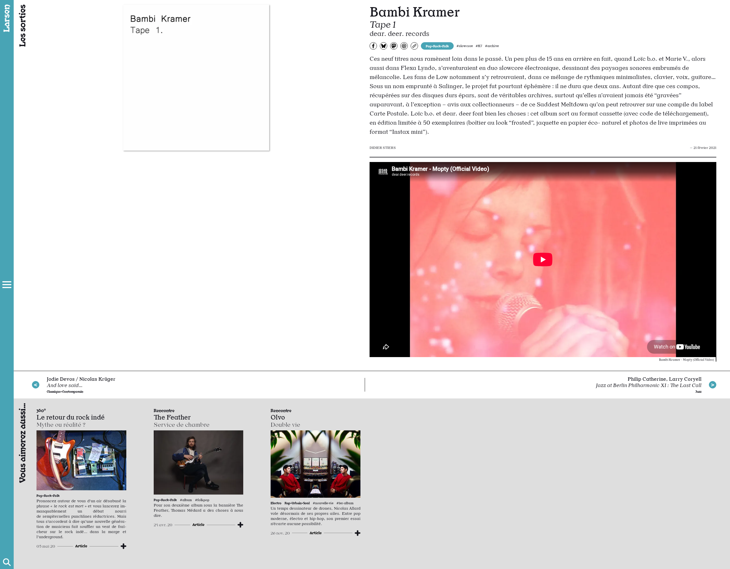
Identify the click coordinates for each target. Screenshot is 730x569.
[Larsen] (6, 18)
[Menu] (6, 284)
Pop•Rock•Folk (437, 46)
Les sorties (21, 26)
